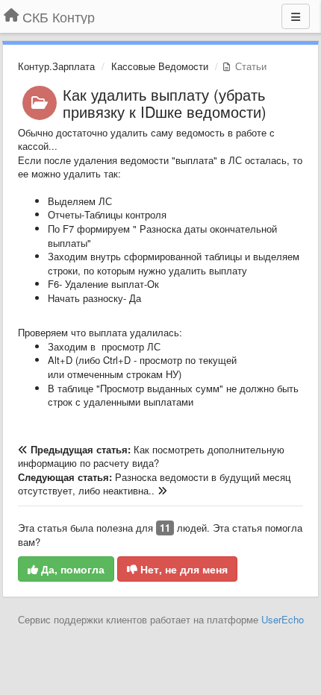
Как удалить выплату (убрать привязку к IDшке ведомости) (165, 103)
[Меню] (295, 16)
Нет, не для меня (182, 569)
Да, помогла (71, 569)
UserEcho (282, 619)
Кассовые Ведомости (159, 66)
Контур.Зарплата (56, 66)
